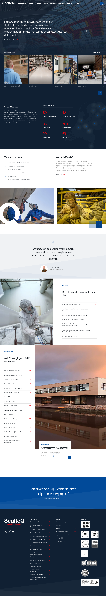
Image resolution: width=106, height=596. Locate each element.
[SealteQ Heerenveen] (93, 111)
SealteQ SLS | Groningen (11, 379)
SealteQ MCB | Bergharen (11, 392)
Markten (31, 3)
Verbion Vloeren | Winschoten (13, 432)
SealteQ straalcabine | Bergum (13, 375)
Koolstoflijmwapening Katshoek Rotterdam (75, 315)
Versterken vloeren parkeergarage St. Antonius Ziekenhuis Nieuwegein (76, 331)
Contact (78, 3)
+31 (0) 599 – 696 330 (54, 454)
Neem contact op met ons (51, 498)
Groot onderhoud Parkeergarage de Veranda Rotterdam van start (75, 310)
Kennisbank (53, 3)
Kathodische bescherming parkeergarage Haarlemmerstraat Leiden (74, 325)
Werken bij (69, 3)
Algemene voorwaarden (63, 535)
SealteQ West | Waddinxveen (13, 388)
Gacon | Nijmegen (9, 427)
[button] (100, 93)
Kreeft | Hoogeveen (10, 423)
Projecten (39, 3)
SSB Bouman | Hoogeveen (12, 419)
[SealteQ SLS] (99, 106)
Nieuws (46, 3)
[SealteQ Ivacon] (81, 120)
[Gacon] (90, 131)
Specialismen (21, 3)
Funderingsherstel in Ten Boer (71, 304)
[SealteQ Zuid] (91, 146)
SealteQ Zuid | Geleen (10, 405)
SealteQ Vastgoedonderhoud (13, 410)
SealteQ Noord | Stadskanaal (12, 371)
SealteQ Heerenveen (10, 401)
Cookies (58, 525)
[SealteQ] (8, 3)
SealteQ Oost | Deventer (11, 384)
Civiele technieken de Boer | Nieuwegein (12, 441)
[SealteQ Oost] (95, 123)
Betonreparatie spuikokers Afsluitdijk (73, 319)
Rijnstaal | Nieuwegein (11, 436)
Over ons (60, 3)
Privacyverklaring (61, 522)
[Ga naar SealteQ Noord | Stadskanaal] (69, 457)
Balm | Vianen (8, 414)
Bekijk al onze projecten (69, 336)
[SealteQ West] (79, 127)
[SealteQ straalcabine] (94, 105)
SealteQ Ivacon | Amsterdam (12, 397)
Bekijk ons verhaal (9, 39)
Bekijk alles (96, 52)
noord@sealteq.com (55, 456)
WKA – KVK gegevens (62, 531)
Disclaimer (59, 528)
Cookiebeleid (59, 538)
